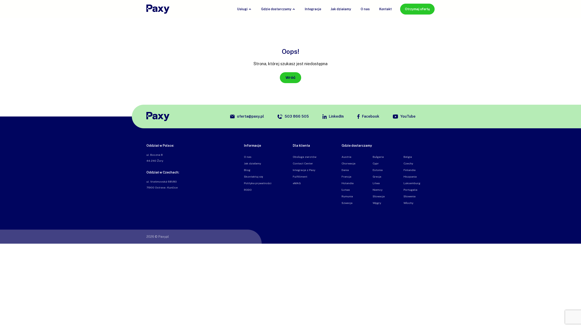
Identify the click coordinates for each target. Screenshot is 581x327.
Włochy (408, 203)
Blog (247, 170)
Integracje (313, 9)
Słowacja (379, 196)
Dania (345, 170)
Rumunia (347, 196)
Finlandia (410, 170)
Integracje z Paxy (304, 170)
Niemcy (377, 189)
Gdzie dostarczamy (276, 9)
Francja (346, 176)
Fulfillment (300, 176)
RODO (248, 189)
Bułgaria (378, 157)
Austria (346, 157)
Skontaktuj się (253, 176)
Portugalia (410, 189)
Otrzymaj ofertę (417, 9)
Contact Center (303, 163)
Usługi (242, 9)
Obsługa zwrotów (304, 157)
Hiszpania (410, 176)
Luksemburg (412, 183)
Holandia (348, 183)
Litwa (376, 183)
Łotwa (346, 189)
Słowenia (410, 196)
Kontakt (385, 9)
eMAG (297, 183)
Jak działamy (341, 9)
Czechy (408, 163)
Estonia (378, 170)
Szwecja (347, 203)
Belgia (408, 157)
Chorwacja (348, 163)
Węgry (377, 203)
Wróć (290, 77)
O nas (365, 9)
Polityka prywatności (257, 183)
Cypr (376, 163)
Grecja (377, 176)
